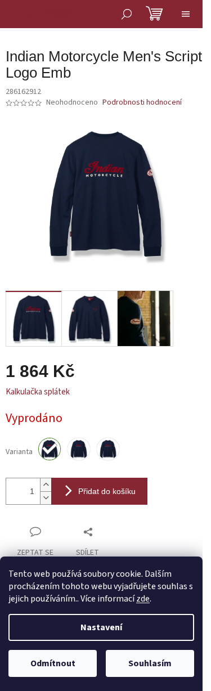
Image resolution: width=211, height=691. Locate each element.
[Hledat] (126, 14)
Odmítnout (52, 663)
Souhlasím (150, 663)
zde (143, 599)
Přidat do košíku (107, 491)
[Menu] (185, 14)
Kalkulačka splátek (38, 392)
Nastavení (101, 627)
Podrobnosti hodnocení (142, 102)
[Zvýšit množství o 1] (45, 484)
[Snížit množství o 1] (45, 497)
